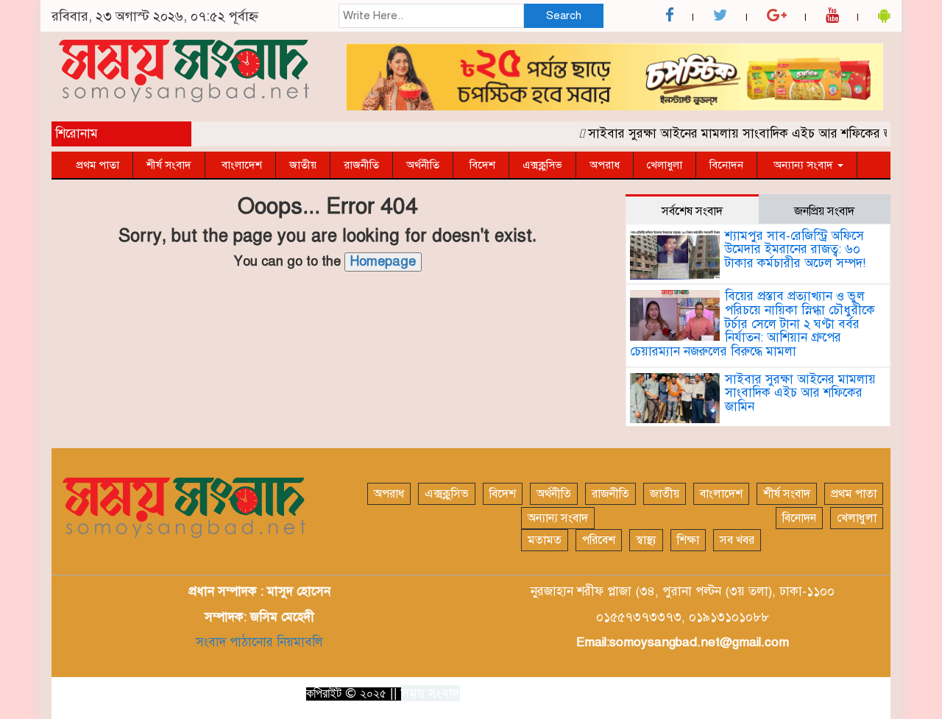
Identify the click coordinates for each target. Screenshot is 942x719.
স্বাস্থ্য (646, 540)
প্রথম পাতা (97, 164)
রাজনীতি (361, 164)
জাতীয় (302, 164)
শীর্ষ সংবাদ (168, 164)
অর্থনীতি (422, 164)
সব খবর (737, 540)
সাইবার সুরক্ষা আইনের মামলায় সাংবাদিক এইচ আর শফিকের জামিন (742, 133)
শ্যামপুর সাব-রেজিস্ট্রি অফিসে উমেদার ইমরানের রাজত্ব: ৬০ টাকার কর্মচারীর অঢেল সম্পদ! (795, 249)
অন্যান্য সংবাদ (803, 164)
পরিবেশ (598, 540)
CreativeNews (846, 692)
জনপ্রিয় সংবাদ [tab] (824, 211)
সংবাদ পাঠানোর (234, 642)
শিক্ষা (688, 540)
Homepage (383, 261)
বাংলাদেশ (240, 164)
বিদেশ (481, 164)
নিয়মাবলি (298, 642)
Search (563, 15)
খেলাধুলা (664, 164)
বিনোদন (726, 164)
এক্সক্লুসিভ (542, 164)
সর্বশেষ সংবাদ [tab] (692, 211)
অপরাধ (604, 164)
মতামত (545, 540)
